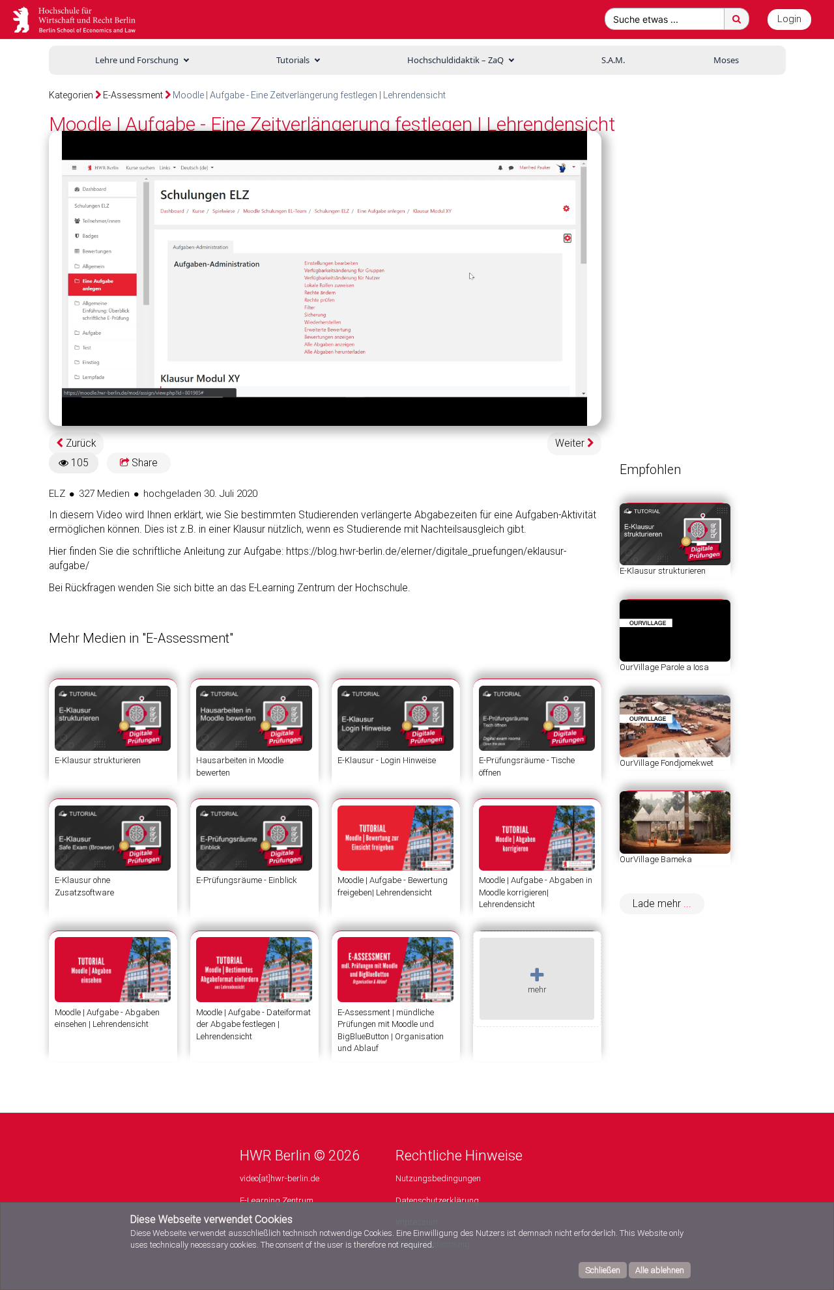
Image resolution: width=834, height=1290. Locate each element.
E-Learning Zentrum (276, 1200)
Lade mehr (658, 904)
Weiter (571, 443)
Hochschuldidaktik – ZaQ (455, 60)
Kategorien (71, 95)
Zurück (79, 443)
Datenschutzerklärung (437, 1200)
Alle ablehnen (659, 1270)
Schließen (602, 1270)
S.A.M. (613, 60)
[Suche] (736, 19)
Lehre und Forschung (137, 60)
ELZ (57, 493)
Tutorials (292, 60)
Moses (726, 60)
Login (789, 19)
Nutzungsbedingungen (438, 1178)
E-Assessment (133, 95)
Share (143, 463)
